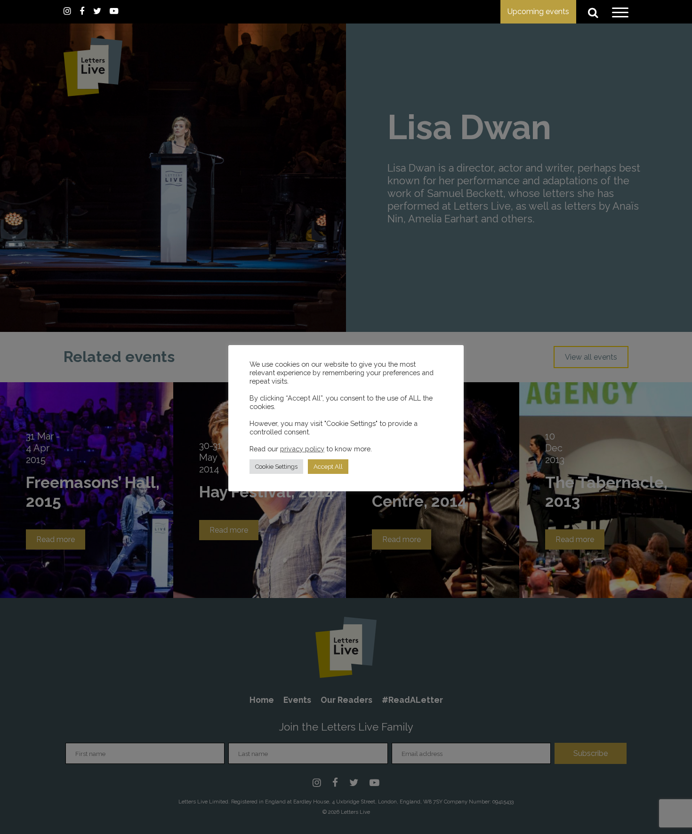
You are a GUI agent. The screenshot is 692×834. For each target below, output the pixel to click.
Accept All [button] (328, 466)
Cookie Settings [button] (276, 466)
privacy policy (302, 449)
